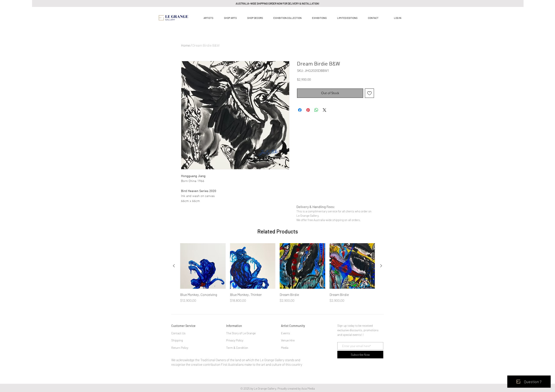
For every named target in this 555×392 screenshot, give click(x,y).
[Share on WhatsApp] (316, 110)
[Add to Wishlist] (369, 93)
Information (234, 326)
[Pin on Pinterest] (308, 110)
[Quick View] (203, 266)
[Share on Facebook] (299, 110)
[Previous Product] (173, 265)
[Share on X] (324, 110)
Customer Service (183, 326)
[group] (277, 273)
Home (185, 45)
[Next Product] (381, 265)
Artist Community (293, 326)
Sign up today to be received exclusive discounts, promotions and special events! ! (358, 330)
